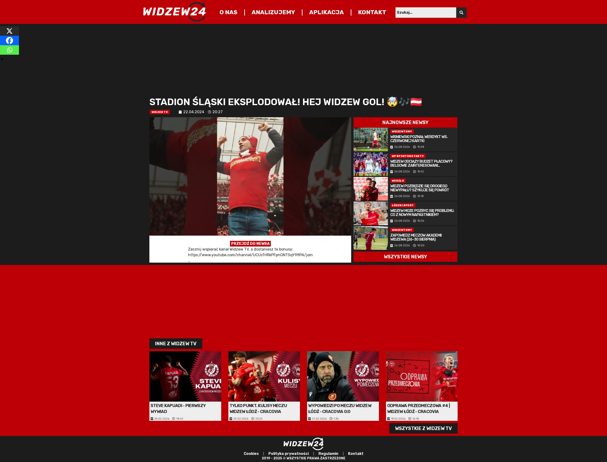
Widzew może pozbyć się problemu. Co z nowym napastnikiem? (422, 213)
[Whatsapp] (9, 50)
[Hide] (2, 59)
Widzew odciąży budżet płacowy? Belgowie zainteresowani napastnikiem (421, 164)
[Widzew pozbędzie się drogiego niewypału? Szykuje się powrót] (371, 189)
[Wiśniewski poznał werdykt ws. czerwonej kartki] (371, 139)
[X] (9, 31)
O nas (228, 12)
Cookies (251, 453)
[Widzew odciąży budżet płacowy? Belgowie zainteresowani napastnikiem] (371, 164)
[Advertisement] (291, 59)
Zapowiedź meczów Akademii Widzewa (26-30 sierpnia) (415, 237)
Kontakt (372, 12)
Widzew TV (160, 112)
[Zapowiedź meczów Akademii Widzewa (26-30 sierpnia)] (371, 238)
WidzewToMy (402, 131)
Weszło (398, 180)
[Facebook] (9, 40)
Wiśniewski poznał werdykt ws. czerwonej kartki (418, 139)
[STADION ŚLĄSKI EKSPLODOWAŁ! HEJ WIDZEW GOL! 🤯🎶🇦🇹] (250, 190)
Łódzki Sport (403, 205)
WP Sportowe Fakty (408, 156)
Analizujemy (273, 12)
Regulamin (328, 453)
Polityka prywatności (288, 453)
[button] (405, 122)
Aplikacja (326, 12)
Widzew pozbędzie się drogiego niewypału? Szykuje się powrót (419, 188)
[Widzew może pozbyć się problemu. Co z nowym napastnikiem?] (371, 213)
